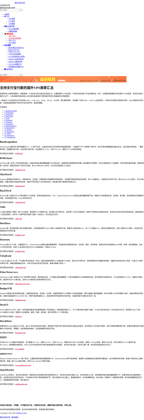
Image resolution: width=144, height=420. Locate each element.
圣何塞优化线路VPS (15, 67)
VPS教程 (11, 24)
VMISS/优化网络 (14, 54)
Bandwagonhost (10, 111)
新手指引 (8, 69)
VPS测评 (11, 21)
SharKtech (8, 114)
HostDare (8, 120)
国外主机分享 (20, 3)
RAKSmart (8, 113)
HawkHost (9, 132)
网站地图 (14, 417)
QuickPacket (9, 137)
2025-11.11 (12, 40)
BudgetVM (9, 128)
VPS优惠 (11, 19)
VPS (6, 16)
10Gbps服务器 (13, 29)
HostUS (8, 130)
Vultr (6, 118)
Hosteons (8, 122)
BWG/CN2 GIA (14, 50)
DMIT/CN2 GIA (14, 52)
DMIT (7, 133)
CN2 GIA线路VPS (15, 64)
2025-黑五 (12, 43)
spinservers (9, 135)
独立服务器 (9, 26)
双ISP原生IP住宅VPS (16, 48)
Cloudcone (8, 124)
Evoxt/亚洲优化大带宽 (16, 56)
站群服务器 (12, 31)
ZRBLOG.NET (21, 413)
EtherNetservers (10, 126)
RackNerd (8, 116)
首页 (6, 14)
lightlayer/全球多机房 (16, 59)
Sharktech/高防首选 (15, 62)
